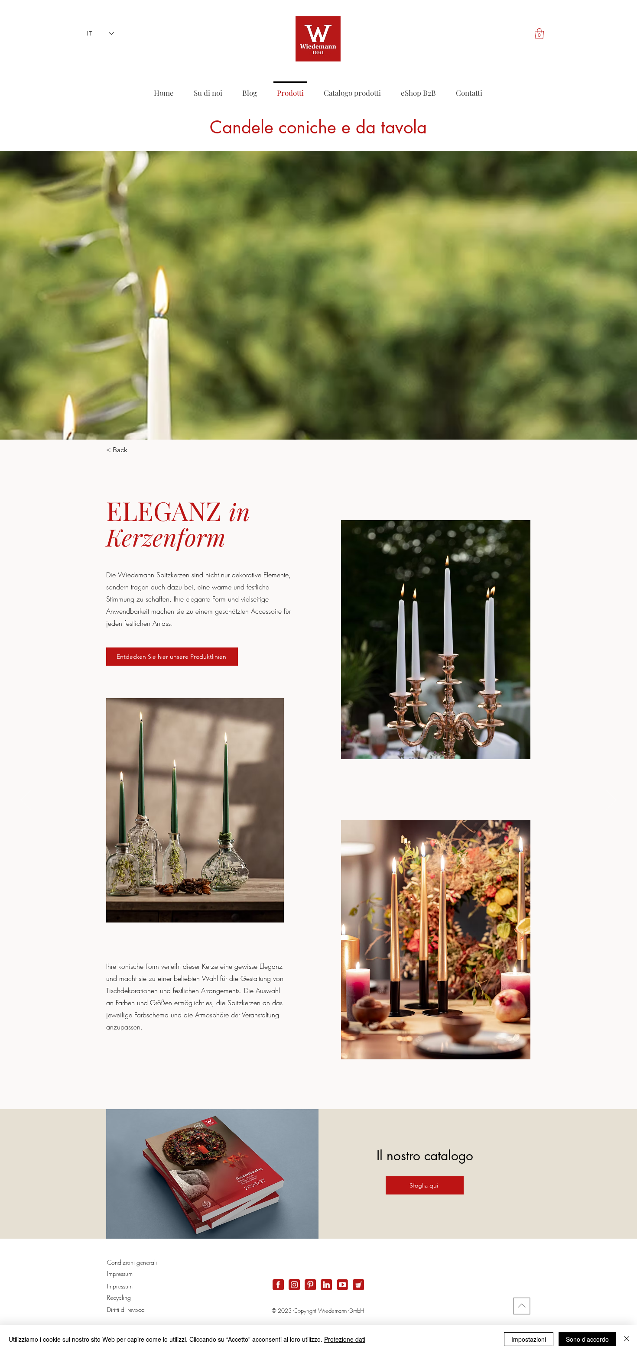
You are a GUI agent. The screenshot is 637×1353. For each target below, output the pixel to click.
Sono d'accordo (587, 1339)
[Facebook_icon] (278, 1284)
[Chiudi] (626, 1339)
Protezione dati (344, 1339)
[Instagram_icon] (294, 1284)
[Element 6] (342, 1284)
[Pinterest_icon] (310, 1284)
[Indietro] (25, 801)
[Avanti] (611, 801)
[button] (539, 33)
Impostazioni (528, 1339)
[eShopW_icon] (358, 1284)
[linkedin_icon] (326, 1284)
